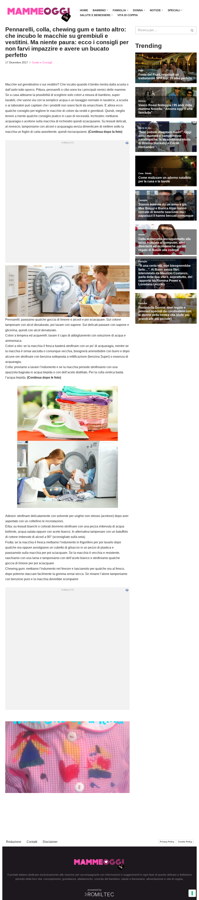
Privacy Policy (167, 841)
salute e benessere (133, 878)
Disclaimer (50, 841)
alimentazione (154, 878)
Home (84, 10)
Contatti (32, 841)
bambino (114, 878)
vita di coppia (175, 878)
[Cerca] (192, 30)
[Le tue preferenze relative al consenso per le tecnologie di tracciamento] (192, 893)
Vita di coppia (127, 15)
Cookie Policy (185, 841)
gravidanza (69, 878)
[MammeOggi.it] (39, 12)
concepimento (52, 878)
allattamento (85, 878)
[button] (107, 10)
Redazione (13, 841)
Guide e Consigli (42, 62)
